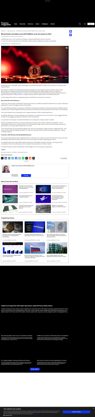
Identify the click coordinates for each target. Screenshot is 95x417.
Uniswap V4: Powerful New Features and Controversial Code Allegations (26, 187)
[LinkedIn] (6, 158)
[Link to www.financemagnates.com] (10, 189)
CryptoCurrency (11, 31)
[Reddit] (30, 158)
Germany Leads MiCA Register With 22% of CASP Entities (12, 256)
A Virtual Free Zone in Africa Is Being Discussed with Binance (26, 207)
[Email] (9, 158)
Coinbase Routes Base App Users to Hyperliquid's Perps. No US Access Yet (34, 235)
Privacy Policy (36, 413)
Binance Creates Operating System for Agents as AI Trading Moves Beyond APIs (12, 236)
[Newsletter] (70, 31)
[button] (31, 415)
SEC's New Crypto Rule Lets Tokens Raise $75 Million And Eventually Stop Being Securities (56, 236)
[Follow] (26, 160)
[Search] (80, 24)
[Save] (33, 159)
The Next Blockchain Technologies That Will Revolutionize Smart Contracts (58, 197)
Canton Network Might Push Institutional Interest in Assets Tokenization (59, 187)
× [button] (93, 408)
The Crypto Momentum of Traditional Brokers (25, 196)
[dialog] (47, 412)
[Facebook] (16, 158)
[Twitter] (2, 158)
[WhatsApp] (23, 158)
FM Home (3, 31)
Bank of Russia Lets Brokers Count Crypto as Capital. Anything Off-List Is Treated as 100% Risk (35, 256)
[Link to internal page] (6, 169)
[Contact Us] (70, 35)
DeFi (44, 112)
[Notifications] (85, 24)
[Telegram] (12, 158)
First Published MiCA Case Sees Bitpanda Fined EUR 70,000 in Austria (56, 256)
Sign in (91, 24)
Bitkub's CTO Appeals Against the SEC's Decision (59, 206)
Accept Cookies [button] (76, 411)
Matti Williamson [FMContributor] (19, 36)
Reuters (20, 93)
